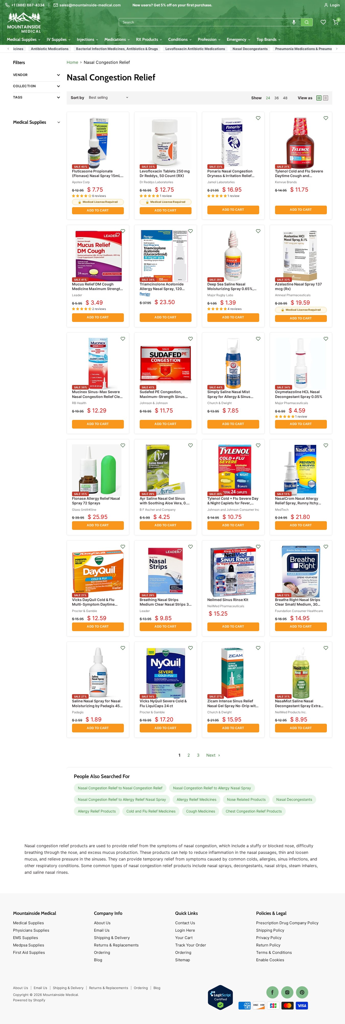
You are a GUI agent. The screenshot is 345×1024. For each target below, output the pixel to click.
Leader (77, 295)
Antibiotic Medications (47, 49)
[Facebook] (272, 992)
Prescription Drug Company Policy (287, 922)
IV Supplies (57, 39)
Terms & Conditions (274, 952)
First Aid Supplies (29, 952)
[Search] (307, 22)
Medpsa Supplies (28, 945)
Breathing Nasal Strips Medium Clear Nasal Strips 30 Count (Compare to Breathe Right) (165, 606)
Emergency (237, 39)
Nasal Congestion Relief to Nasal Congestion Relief (120, 788)
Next (211, 755)
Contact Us (185, 922)
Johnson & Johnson (154, 403)
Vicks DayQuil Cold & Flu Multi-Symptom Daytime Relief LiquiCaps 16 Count (94, 604)
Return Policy (268, 945)
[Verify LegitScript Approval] (220, 998)
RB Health (79, 403)
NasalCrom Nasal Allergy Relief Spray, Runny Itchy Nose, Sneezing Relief (296, 503)
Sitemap (182, 959)
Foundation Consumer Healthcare (299, 611)
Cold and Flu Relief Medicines (150, 811)
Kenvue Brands (286, 182)
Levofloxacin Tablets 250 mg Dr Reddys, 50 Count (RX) (165, 173)
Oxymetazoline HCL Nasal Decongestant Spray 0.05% (298, 394)
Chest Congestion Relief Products (254, 811)
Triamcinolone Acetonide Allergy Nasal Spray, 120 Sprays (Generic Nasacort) (163, 288)
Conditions (178, 39)
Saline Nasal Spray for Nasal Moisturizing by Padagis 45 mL (96, 705)
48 (285, 98)
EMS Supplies (25, 937)
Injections (86, 39)
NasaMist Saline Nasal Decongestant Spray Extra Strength (297, 705)
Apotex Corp (81, 182)
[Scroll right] (337, 49)
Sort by (77, 97)
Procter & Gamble (84, 611)
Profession (208, 39)
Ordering (102, 952)
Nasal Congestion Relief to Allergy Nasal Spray (212, 788)
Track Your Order (190, 945)
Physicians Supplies (31, 930)
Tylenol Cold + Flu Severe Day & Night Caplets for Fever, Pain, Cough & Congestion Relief (232, 505)
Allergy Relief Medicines (196, 799)
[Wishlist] (323, 22)
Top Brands (267, 39)
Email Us (102, 930)
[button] (294, 22)
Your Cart (184, 937)
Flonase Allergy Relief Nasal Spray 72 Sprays (96, 500)
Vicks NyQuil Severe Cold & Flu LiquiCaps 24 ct (163, 703)
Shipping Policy (270, 930)
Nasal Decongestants (247, 49)
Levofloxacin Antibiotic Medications (192, 49)
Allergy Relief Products (97, 811)
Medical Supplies (22, 39)
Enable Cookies (270, 959)
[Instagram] (287, 992)
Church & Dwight (219, 403)
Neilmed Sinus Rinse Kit (227, 599)
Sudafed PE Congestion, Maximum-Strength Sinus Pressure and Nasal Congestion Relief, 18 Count (164, 399)
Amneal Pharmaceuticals (293, 295)
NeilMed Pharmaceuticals (225, 606)
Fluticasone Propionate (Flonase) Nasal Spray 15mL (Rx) (96, 175)
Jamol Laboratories (221, 182)
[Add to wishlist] (258, 118)
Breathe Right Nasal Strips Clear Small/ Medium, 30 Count (297, 604)
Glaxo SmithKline (84, 509)
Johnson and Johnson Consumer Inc (233, 509)
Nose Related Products (246, 799)
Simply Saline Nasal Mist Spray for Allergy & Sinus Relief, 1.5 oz (229, 396)
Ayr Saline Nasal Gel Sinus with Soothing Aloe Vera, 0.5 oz (164, 503)
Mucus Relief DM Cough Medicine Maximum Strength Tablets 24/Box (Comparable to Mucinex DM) (97, 291)
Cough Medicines (200, 811)
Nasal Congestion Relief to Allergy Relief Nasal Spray (122, 799)
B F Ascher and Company (158, 509)
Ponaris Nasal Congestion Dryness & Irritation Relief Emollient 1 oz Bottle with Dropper (230, 178)
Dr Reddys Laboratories (156, 182)
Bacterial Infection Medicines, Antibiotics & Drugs (114, 49)
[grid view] (319, 98)
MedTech (282, 509)
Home (72, 62)
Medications (115, 39)
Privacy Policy (268, 937)
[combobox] (210, 22)
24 (268, 98)
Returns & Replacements (116, 945)
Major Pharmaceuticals (291, 403)
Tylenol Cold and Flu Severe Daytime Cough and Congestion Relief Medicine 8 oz (300, 178)
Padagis (78, 712)
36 (276, 98)
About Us (102, 922)
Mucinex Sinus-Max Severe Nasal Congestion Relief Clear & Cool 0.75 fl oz (97, 396)
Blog (98, 959)
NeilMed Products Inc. (290, 712)
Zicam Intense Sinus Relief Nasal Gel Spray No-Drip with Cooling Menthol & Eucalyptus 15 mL (232, 708)
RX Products (147, 39)
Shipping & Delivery (112, 937)
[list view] (325, 98)
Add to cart (98, 210)
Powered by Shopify (29, 1000)
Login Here (185, 930)
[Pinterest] (302, 992)
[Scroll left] (8, 49)
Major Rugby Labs (220, 295)
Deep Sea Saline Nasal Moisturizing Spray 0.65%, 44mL (230, 288)
